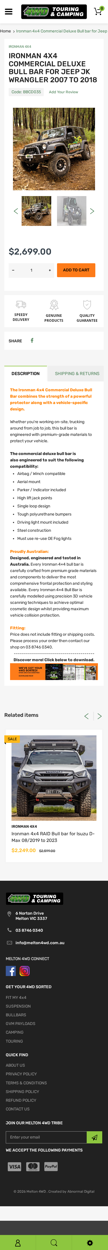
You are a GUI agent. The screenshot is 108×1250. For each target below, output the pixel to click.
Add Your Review (63, 92)
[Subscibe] (94, 1137)
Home (5, 31)
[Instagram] (25, 970)
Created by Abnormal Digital (71, 1191)
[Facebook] (31, 341)
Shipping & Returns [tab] (77, 373)
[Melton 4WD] (54, 11)
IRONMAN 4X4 (20, 47)
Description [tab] (26, 373)
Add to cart (76, 270)
